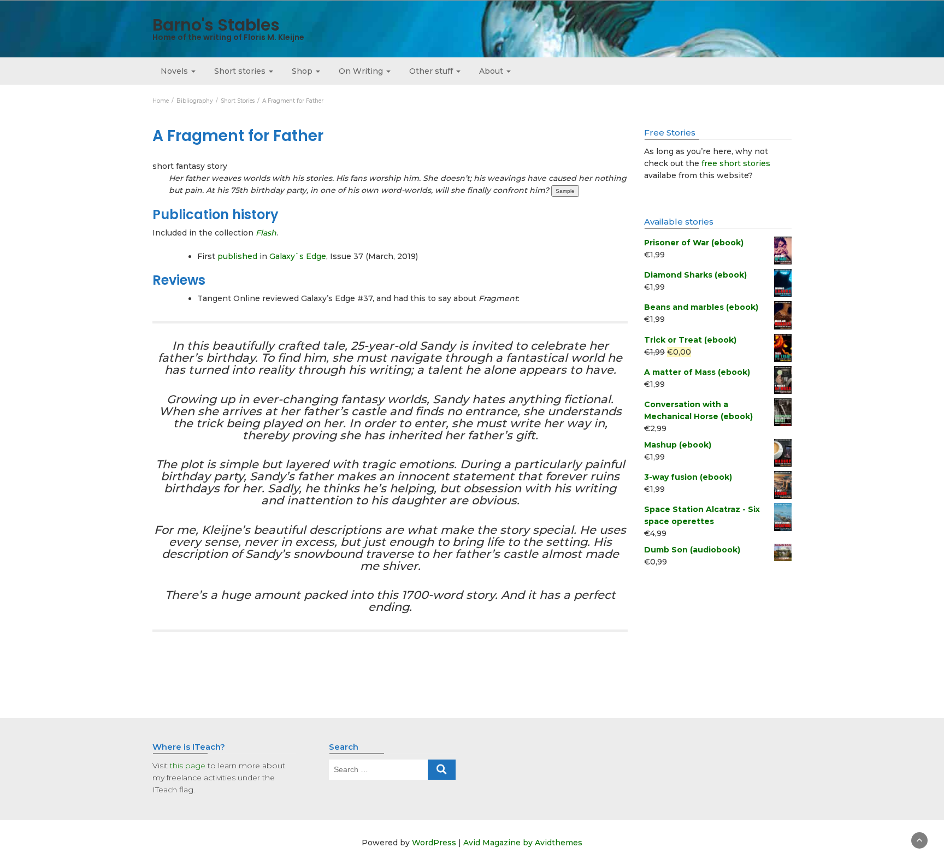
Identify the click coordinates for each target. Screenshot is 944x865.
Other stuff (432, 71)
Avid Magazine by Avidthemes (522, 843)
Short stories (241, 71)
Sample (565, 191)
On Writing (362, 71)
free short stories (735, 163)
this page (187, 765)
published (237, 256)
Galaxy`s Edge (297, 256)
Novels (175, 71)
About (492, 71)
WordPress (434, 843)
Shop (303, 71)
